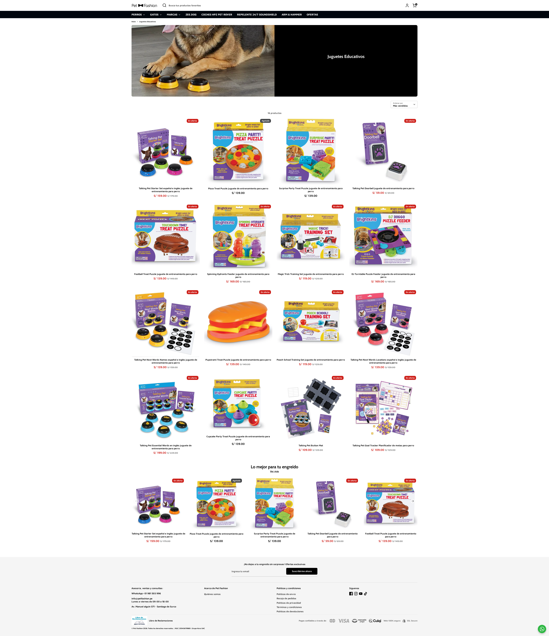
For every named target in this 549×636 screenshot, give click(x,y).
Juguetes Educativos (147, 21)
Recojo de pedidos (286, 598)
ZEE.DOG (191, 14)
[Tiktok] (365, 593)
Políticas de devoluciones (290, 611)
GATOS (154, 14)
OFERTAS (312, 14)
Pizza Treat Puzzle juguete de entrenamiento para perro (238, 188)
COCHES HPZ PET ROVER (216, 14)
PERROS (137, 14)
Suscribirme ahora (302, 571)
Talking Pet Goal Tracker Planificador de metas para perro (383, 445)
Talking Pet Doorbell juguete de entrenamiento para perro (383, 188)
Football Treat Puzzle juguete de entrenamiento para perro (165, 274)
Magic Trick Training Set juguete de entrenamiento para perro (311, 274)
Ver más (274, 471)
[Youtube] (360, 593)
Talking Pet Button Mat (311, 445)
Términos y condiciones (289, 607)
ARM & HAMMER (292, 14)
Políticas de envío (286, 594)
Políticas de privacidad (289, 603)
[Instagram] (356, 593)
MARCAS (172, 14)
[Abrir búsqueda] (164, 5)
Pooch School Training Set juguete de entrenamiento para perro (311, 359)
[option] (156, 512)
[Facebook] (351, 593)
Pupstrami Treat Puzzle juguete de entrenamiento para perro (238, 359)
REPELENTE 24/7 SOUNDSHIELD (257, 14)
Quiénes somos (212, 594)
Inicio (134, 21)
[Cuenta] (407, 5)
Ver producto (166, 181)
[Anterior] (136, 501)
